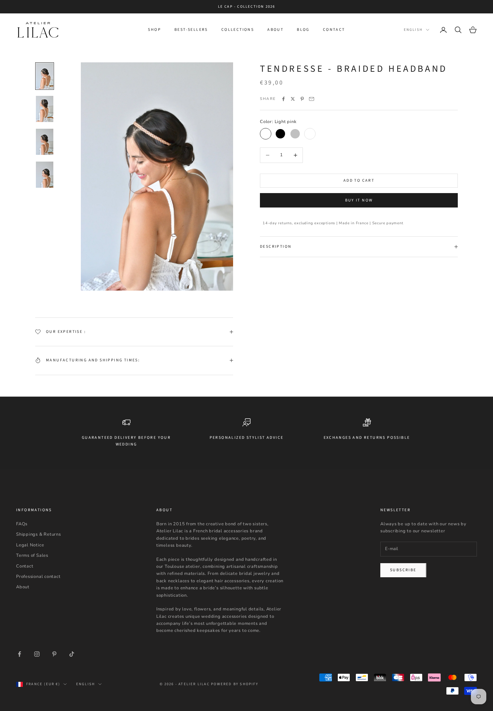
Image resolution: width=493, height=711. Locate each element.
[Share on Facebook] (283, 99)
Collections (237, 30)
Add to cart (358, 180)
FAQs (22, 524)
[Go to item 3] (44, 142)
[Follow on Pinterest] (54, 654)
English (413, 29)
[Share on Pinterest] (302, 99)
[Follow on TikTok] (71, 654)
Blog (303, 30)
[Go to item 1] (44, 76)
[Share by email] (311, 99)
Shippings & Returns (38, 534)
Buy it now (359, 200)
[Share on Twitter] (292, 99)
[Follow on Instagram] (37, 654)
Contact (334, 30)
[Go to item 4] (44, 174)
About (275, 30)
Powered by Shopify (234, 684)
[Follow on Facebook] (19, 654)
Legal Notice (30, 545)
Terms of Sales (32, 555)
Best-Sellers (191, 30)
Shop (154, 30)
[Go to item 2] (44, 109)
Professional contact (38, 577)
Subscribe (403, 570)
